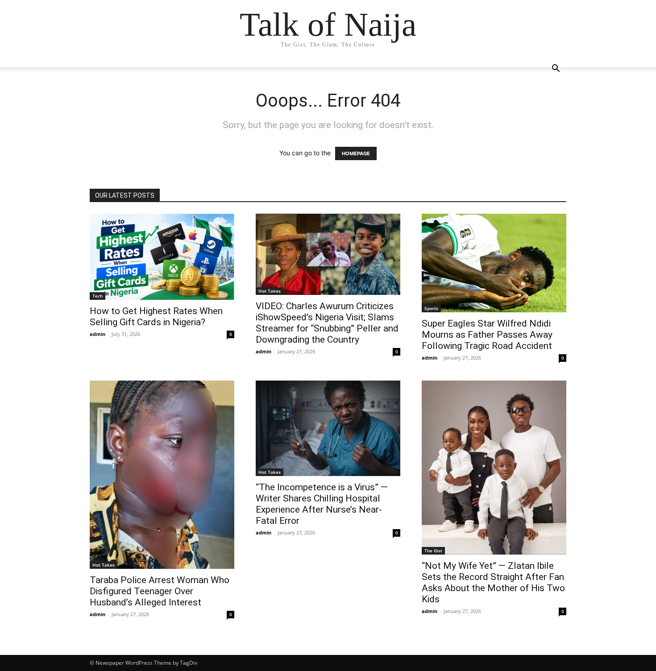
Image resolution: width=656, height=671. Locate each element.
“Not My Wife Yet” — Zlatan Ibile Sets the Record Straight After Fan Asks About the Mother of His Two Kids (493, 582)
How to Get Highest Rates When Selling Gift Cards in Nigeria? (156, 316)
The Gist (433, 550)
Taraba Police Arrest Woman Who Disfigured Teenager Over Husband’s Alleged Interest (159, 591)
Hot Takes (269, 291)
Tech (97, 296)
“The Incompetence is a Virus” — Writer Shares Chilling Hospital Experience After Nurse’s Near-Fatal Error (322, 504)
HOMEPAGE (356, 153)
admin (97, 334)
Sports (431, 308)
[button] (555, 69)
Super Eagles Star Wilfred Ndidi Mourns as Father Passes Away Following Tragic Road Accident (487, 334)
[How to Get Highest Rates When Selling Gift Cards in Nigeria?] (162, 257)
